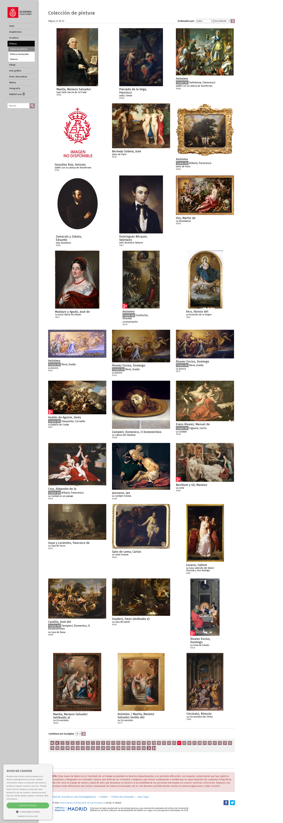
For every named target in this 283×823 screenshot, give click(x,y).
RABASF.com (15, 94)
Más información (95, 90)
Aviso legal (143, 796)
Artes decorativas (18, 76)
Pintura (13, 43)
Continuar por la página (61, 733)
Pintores (14, 59)
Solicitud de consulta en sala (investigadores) (72, 796)
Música (12, 82)
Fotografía (14, 88)
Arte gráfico (15, 70)
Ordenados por (186, 21)
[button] (28, 811)
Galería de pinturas (19, 49)
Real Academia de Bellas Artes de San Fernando (81, 803)
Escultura (14, 37)
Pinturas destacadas (19, 54)
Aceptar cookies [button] (27, 805)
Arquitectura (15, 31)
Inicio (11, 26)
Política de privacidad (122, 796)
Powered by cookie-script (28, 816)
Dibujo (12, 64)
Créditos (103, 796)
